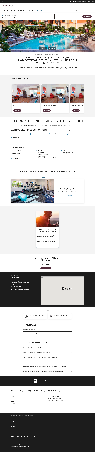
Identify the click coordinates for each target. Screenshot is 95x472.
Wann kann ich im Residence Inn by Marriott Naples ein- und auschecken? (40, 347)
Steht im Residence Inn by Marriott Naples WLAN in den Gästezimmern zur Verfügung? (43, 362)
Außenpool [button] (53, 133)
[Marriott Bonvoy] (90, 1)
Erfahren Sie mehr (45, 268)
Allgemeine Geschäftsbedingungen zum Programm (43, 444)
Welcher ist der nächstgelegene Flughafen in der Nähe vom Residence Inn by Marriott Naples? (45, 366)
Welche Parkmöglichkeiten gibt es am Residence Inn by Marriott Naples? (40, 357)
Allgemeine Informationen (29, 329)
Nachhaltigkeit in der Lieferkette (16, 446)
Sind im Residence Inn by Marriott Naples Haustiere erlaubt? (37, 352)
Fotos (92, 5)
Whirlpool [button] (71, 133)
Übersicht (75, 5)
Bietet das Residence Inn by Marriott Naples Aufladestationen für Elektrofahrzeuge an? (43, 371)
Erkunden (39, 244)
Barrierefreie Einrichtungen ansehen (19, 161)
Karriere (21, 444)
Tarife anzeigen (17, 110)
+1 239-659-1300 (87, 10)
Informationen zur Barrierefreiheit (30, 333)
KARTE (78, 10)
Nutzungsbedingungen (29, 444)
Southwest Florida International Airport (21, 289)
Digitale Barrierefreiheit (72, 444)
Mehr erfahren (69, 195)
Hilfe (28, 446)
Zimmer (80, 5)
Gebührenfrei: (55, 400)
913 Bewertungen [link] (50, 10)
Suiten (12, 401)
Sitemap (24, 446)
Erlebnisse (86, 5)
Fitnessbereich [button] (16, 137)
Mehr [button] (67, 68)
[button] (78, 2)
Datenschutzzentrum (57, 444)
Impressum (13, 405)
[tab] (28, 125)
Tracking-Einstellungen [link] (15, 444)
